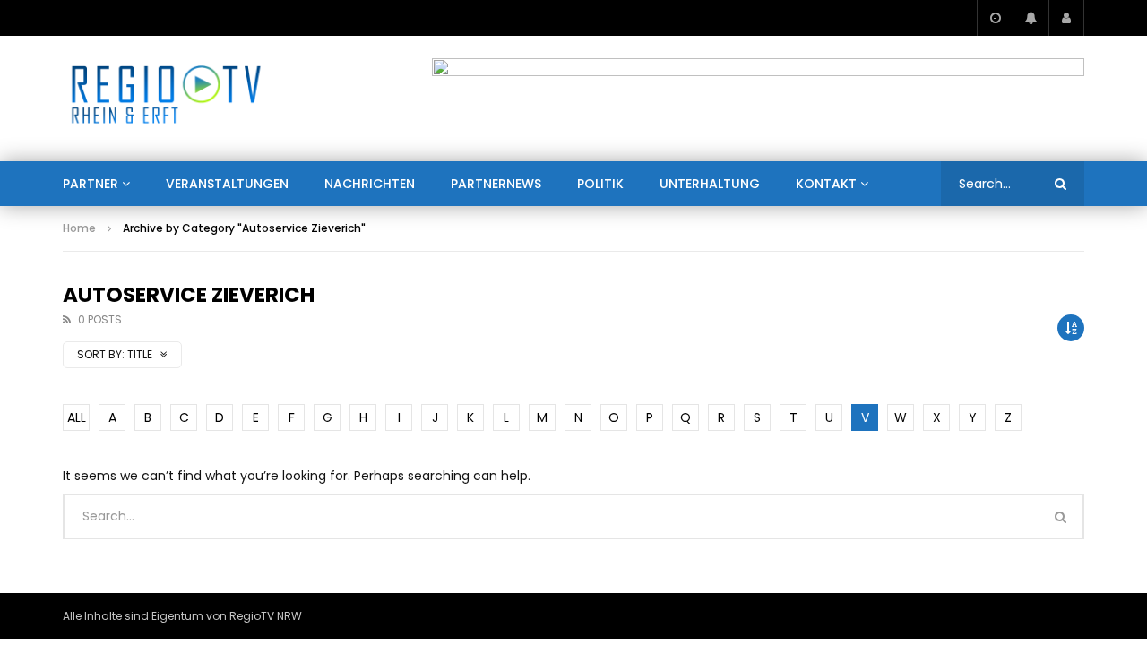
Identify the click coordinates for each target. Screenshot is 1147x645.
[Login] (1066, 18)
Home (79, 228)
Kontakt (826, 184)
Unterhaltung (710, 184)
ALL (76, 417)
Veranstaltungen (227, 184)
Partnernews (496, 184)
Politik (600, 184)
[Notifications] (1030, 18)
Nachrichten (369, 184)
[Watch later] (995, 18)
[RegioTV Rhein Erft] (166, 98)
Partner (90, 184)
